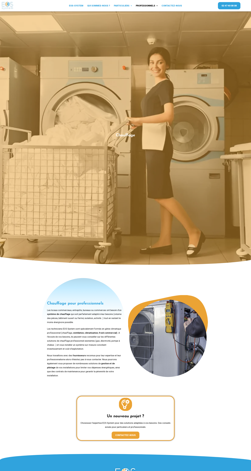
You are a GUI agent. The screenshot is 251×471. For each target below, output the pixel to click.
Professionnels (145, 5)
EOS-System (76, 5)
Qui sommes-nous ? (98, 5)
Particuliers (121, 5)
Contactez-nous (172, 5)
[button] (123, 6)
